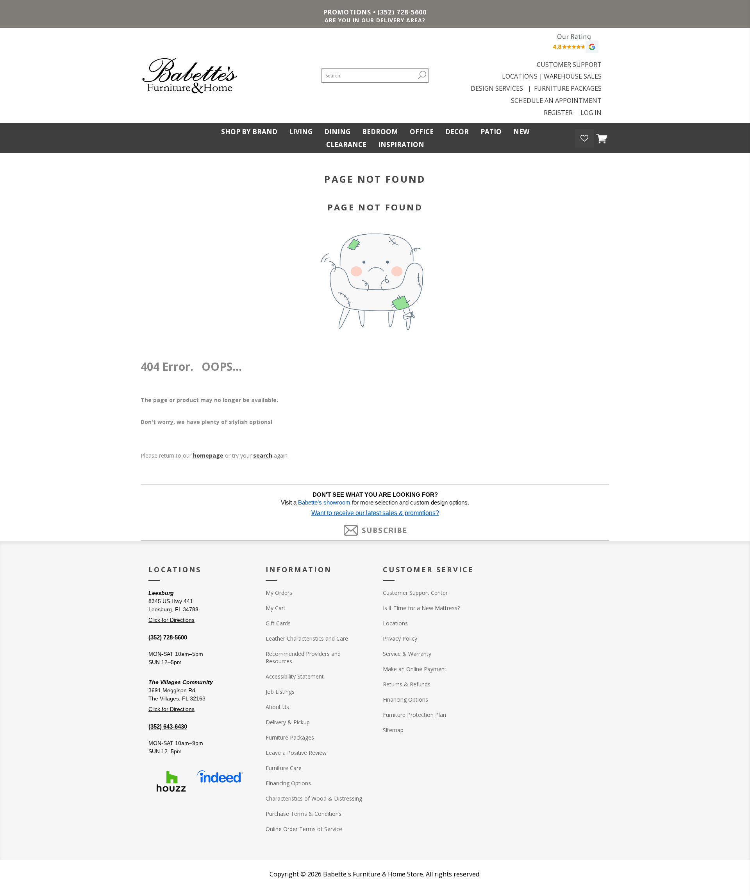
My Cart (276, 608)
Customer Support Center (415, 592)
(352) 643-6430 (167, 726)
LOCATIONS (520, 76)
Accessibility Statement (295, 676)
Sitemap (393, 730)
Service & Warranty (407, 653)
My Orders (279, 592)
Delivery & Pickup (288, 722)
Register (558, 112)
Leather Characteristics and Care (307, 638)
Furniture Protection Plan (414, 714)
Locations (395, 623)
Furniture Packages (290, 737)
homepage (208, 455)
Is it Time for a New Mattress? (421, 608)
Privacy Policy (400, 638)
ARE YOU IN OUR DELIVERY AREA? (375, 20)
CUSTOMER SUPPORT (569, 64)
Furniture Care (284, 768)
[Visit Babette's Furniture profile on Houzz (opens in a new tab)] (171, 781)
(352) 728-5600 (402, 12)
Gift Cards (278, 623)
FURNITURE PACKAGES (568, 88)
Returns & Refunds (406, 684)
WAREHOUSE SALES (573, 76)
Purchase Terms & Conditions (303, 813)
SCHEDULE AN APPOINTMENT (556, 100)
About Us (277, 707)
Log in (591, 112)
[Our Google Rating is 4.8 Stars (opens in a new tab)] (575, 45)
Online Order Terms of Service (304, 829)
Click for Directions (171, 620)
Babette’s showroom (325, 502)
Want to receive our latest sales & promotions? (375, 513)
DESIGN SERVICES (498, 88)
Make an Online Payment (414, 669)
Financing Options (288, 783)
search (262, 455)
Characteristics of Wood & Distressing (314, 798)
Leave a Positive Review (296, 752)
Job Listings (280, 691)
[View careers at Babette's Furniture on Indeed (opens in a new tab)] (219, 781)
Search (422, 75)
